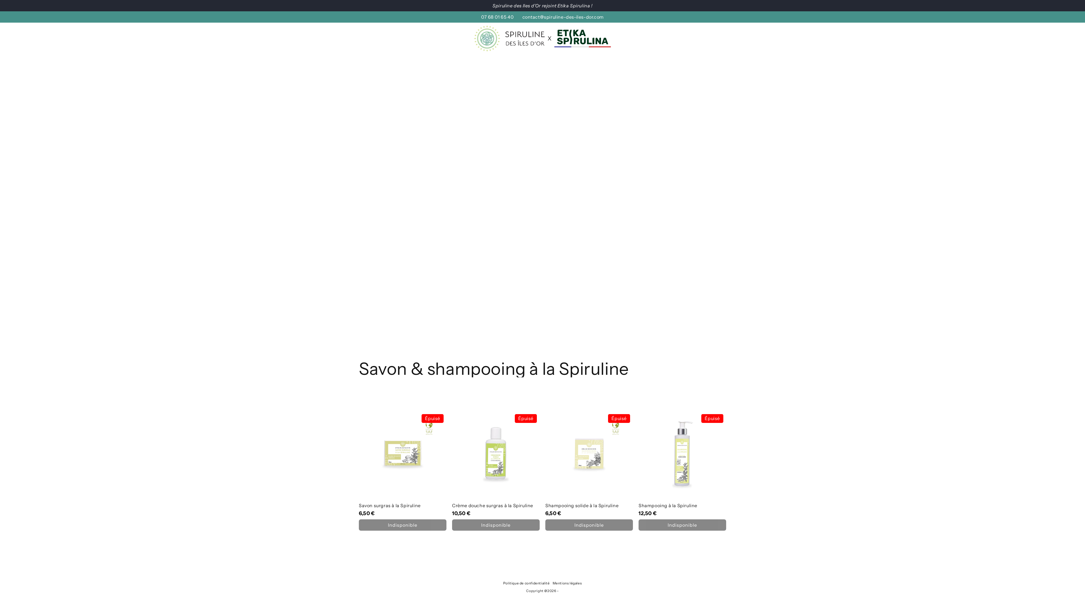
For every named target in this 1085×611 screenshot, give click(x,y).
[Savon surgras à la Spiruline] (402, 471)
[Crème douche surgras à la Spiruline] (496, 471)
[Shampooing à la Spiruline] (682, 471)
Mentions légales (567, 583)
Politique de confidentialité (526, 583)
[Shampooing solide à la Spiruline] (589, 471)
